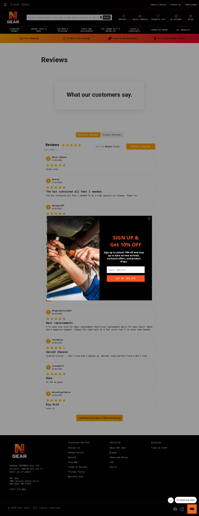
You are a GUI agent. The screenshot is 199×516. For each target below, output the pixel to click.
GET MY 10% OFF (126, 278)
